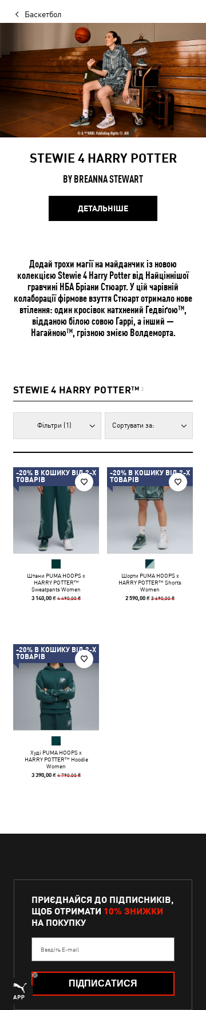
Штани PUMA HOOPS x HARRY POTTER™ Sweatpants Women (56, 582)
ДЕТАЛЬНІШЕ (103, 208)
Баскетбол (43, 14)
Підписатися (103, 983)
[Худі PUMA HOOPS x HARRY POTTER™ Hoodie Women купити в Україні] (56, 687)
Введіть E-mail (60, 949)
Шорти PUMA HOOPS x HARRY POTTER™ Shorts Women (149, 582)
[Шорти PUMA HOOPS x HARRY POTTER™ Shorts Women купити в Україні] (150, 510)
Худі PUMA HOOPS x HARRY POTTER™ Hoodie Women (56, 759)
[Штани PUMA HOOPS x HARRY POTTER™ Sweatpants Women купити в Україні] (56, 510)
